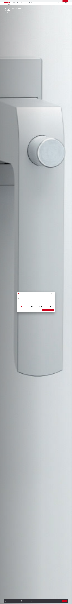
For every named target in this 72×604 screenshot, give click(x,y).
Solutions (18, 2)
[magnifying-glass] (61, 3)
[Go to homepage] (7, 3)
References (23, 2)
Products (14, 2)
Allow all (48, 310)
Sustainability (28, 2)
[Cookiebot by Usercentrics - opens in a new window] (50, 293)
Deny (24, 310)
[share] (66, 9)
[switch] (31, 306)
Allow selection (36, 310)
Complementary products (13, 8)
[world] (59, 3)
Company (32, 2)
